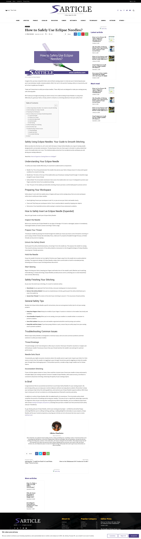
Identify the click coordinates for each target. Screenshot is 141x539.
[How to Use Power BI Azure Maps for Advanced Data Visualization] (111, 39)
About (63, 524)
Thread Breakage (33, 130)
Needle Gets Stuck (33, 132)
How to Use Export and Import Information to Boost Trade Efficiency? (100, 58)
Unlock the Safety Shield (34, 119)
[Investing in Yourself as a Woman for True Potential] (41, 504)
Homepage (64, 522)
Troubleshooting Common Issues (35, 128)
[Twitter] (127, 10)
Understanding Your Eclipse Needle (35, 110)
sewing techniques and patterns (41, 402)
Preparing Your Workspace (33, 112)
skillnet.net (28, 415)
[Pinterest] (124, 10)
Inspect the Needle (33, 115)
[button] (133, 10)
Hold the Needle (32, 121)
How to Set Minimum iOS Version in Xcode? (73, 461)
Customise (112, 535)
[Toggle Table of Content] (55, 105)
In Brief (28, 136)
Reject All (123, 535)
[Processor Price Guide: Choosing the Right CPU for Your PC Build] (111, 75)
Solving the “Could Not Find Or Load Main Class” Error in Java (38, 462)
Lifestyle (27, 26)
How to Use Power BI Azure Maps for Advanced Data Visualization (99, 39)
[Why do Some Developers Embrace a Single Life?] (41, 494)
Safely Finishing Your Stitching (34, 124)
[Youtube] (130, 10)
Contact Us (64, 526)
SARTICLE (19, 525)
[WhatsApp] (86, 34)
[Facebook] (118, 10)
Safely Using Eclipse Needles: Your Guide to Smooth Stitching (42, 108)
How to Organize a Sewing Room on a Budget (43, 156)
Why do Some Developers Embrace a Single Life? (31, 495)
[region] (70, 534)
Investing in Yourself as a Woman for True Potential (32, 505)
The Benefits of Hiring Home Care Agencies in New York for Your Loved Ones (100, 49)
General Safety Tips (32, 126)
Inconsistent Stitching (34, 134)
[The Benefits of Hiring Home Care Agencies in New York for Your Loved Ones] (111, 49)
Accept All (134, 535)
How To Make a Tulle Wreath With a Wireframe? (31, 485)
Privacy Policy (65, 528)
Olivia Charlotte (30, 34)
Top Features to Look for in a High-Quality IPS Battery (99, 66)
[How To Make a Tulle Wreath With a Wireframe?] (41, 484)
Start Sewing (32, 122)
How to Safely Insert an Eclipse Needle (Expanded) (39, 114)
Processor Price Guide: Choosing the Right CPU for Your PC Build (99, 74)
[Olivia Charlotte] (57, 426)
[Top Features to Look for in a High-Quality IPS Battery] (111, 67)
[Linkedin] (121, 10)
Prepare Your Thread (33, 117)
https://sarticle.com (56, 435)
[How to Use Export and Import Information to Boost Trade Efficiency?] (111, 58)
